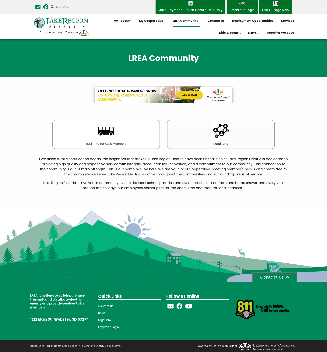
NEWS (254, 35)
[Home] (61, 26)
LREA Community (187, 23)
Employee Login (108, 327)
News (101, 313)
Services (289, 23)
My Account (123, 21)
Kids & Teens (230, 35)
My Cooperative (152, 23)
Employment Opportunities (252, 21)
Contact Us (216, 21)
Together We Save (281, 35)
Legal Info (104, 320)
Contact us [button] (272, 277)
